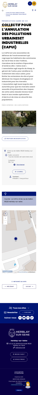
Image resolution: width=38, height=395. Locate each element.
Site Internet (21, 165)
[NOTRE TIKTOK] (32, 318)
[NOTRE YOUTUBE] (24, 318)
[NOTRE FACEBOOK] (20, 318)
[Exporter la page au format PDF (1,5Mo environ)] (32, 10)
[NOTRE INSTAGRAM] (28, 318)
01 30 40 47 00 (20, 348)
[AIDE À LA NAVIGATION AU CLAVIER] (5, 214)
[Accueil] (3, 10)
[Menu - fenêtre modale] (34, 3)
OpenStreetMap (23, 272)
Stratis (19, 390)
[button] (30, 3)
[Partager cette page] (35, 10)
